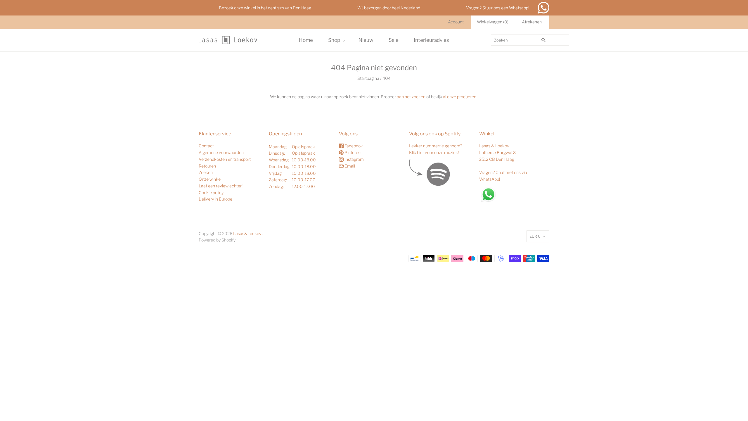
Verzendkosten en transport (225, 159)
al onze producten (459, 96)
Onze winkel (210, 179)
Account (456, 21)
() (492, 21)
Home (306, 40)
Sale (394, 40)
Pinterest (353, 152)
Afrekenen (532, 21)
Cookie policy (211, 192)
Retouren (207, 165)
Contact (206, 145)
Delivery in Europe (215, 198)
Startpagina (368, 78)
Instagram (354, 159)
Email (349, 165)
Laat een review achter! (221, 185)
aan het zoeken (411, 96)
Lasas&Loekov (247, 233)
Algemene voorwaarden (221, 152)
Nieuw (366, 40)
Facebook (353, 145)
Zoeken (206, 172)
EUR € (534, 236)
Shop (334, 40)
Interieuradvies (431, 40)
